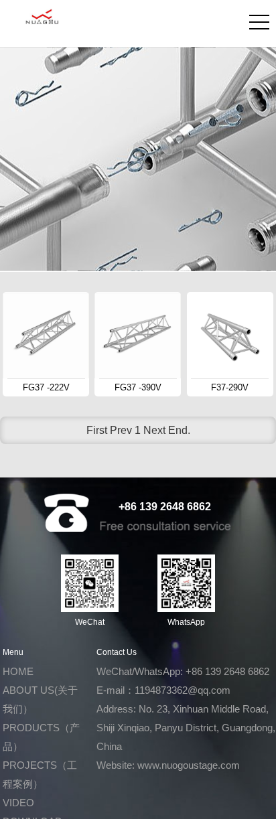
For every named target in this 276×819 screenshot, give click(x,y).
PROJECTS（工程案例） (40, 774)
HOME (18, 671)
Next (154, 430)
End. (179, 430)
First (96, 430)
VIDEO (18, 802)
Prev (121, 430)
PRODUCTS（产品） (41, 737)
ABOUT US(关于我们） (40, 699)
